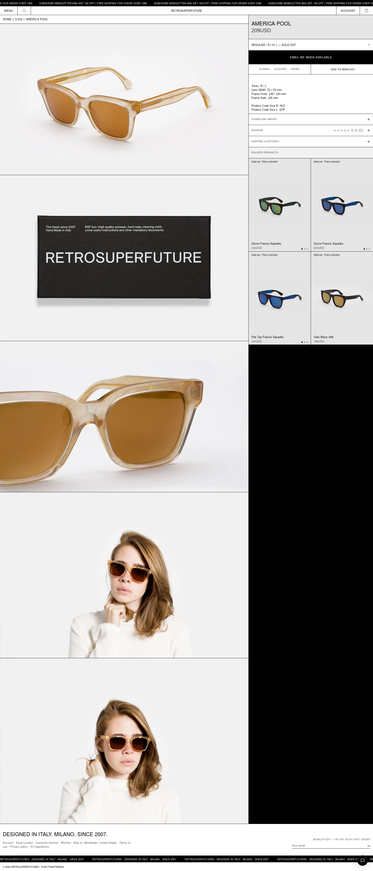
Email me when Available (311, 57)
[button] (366, 10)
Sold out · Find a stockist (264, 161)
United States (108, 843)
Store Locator (24, 843)
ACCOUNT (348, 10)
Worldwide (90, 843)
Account (8, 843)
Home (7, 19)
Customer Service (46, 843)
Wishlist (66, 843)
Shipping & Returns (265, 141)
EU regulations (39, 846)
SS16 (18, 19)
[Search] (24, 10)
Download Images (264, 119)
